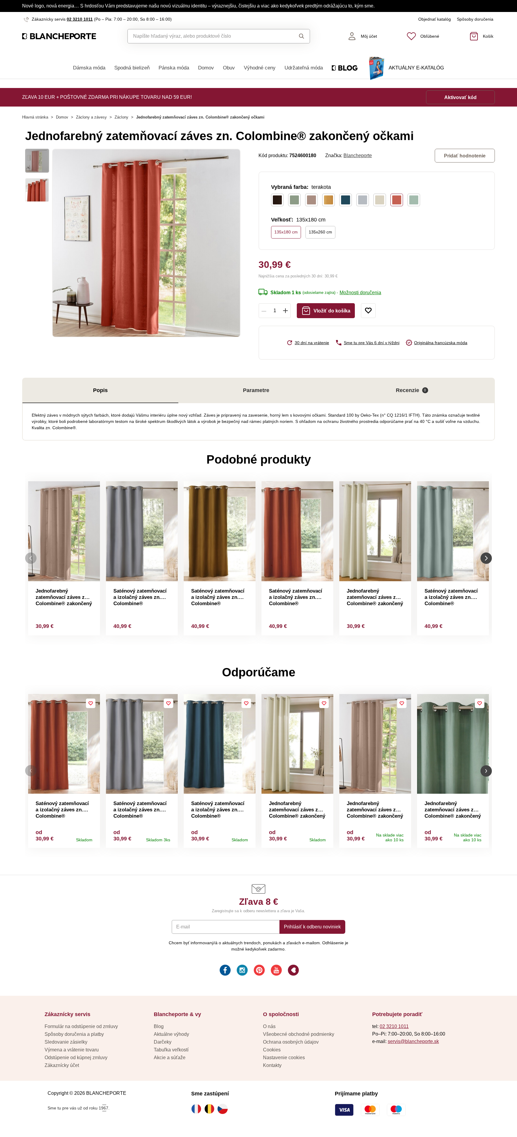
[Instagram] (241, 971)
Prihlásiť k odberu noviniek (312, 926)
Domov (206, 68)
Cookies (272, 1049)
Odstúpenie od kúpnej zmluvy (76, 1057)
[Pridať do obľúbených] (368, 310)
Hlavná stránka (35, 117)
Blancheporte (357, 155)
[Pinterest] (258, 971)
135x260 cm (320, 232)
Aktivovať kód (460, 97)
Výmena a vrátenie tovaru (72, 1049)
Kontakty (272, 1065)
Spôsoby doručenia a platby (74, 1034)
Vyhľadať (295, 36)
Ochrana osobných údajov (291, 1042)
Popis (100, 390)
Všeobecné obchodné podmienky (298, 1034)
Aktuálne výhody (171, 1034)
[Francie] (197, 1109)
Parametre (256, 390)
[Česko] (224, 1109)
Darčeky (162, 1042)
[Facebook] (224, 971)
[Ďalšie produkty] (486, 558)
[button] (31, 771)
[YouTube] (275, 971)
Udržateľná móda (304, 68)
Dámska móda (89, 68)
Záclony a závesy (91, 117)
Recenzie (411, 390)
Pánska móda (174, 68)
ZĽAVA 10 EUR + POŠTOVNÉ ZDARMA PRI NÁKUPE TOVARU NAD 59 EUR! (107, 97)
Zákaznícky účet (62, 1065)
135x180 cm (286, 232)
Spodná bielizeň (132, 68)
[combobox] (205, 36)
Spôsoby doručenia (475, 19)
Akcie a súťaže (169, 1057)
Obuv (229, 68)
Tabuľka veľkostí (171, 1049)
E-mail (183, 926)
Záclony (121, 117)
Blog (159, 1026)
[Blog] (292, 971)
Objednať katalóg (434, 19)
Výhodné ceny (260, 68)
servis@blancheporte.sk (413, 1041)
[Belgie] (211, 1109)
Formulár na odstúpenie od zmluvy (81, 1026)
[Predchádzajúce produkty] (31, 558)
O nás (269, 1026)
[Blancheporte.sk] (59, 36)
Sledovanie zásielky (66, 1042)
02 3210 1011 (80, 19)
